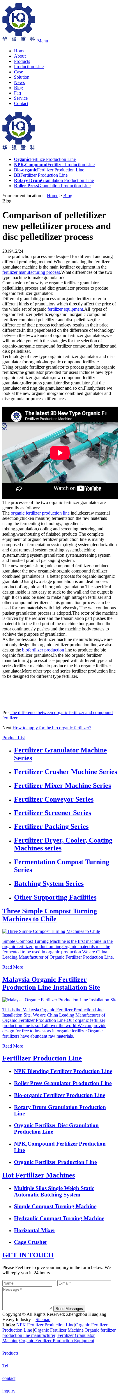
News (19, 82)
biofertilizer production (43, 649)
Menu (42, 40)
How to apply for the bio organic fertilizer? (52, 727)
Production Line (29, 66)
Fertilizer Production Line (42, 1058)
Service (21, 98)
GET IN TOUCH (28, 1255)
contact (8, 1378)
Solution (21, 77)
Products (22, 61)
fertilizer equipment (65, 309)
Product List (13, 737)
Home (19, 50)
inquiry (8, 1390)
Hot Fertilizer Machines (38, 1175)
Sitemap (43, 1319)
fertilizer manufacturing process (31, 272)
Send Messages (69, 1308)
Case (18, 71)
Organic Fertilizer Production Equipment (56, 1340)
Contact (21, 103)
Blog (18, 87)
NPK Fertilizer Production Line (45, 1324)
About (20, 56)
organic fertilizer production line (40, 512)
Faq (17, 92)
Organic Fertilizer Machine (59, 1330)
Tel (5, 1365)
